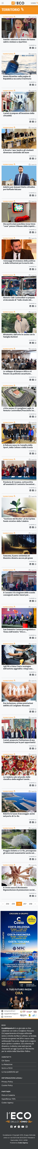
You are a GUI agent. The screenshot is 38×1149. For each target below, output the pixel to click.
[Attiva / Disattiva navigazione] (2, 3)
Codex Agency (7, 1103)
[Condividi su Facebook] (33, 48)
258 (30, 904)
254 (7, 904)
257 (24, 904)
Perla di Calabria (8, 1095)
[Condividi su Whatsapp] (35, 48)
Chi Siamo (6, 1061)
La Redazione (7, 1064)
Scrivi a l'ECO (7, 1068)
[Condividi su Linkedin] (30, 48)
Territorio (8, 17)
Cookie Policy (7, 1085)
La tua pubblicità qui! (10, 1072)
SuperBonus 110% (9, 1099)
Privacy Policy (7, 1082)
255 (13, 904)
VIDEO (33, 3)
